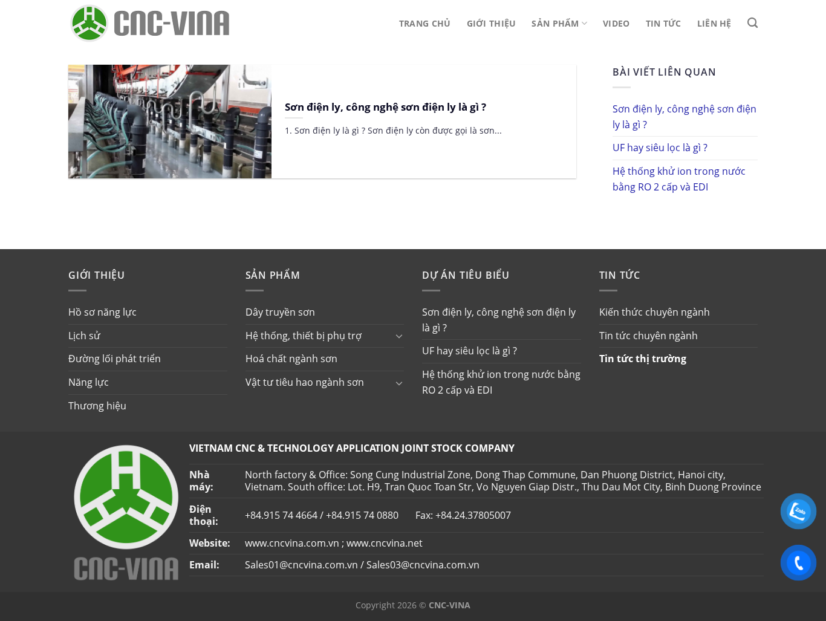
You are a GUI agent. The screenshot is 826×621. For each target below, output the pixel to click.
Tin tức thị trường (642, 358)
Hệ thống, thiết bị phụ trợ (304, 335)
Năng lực (88, 382)
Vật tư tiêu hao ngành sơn (305, 382)
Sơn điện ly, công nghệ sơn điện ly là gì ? (684, 116)
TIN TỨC (663, 23)
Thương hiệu (97, 405)
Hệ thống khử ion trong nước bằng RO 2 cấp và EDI (679, 178)
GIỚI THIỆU (491, 23)
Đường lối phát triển (114, 358)
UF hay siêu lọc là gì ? (660, 147)
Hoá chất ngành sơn (291, 358)
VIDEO (616, 23)
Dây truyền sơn (280, 312)
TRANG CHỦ (425, 23)
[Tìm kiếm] (752, 23)
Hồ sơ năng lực (102, 312)
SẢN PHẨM (555, 23)
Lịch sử (84, 335)
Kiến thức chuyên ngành (654, 312)
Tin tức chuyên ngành (648, 335)
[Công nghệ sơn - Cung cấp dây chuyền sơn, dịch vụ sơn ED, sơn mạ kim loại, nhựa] (149, 23)
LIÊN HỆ (714, 23)
